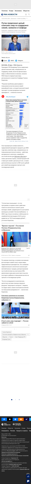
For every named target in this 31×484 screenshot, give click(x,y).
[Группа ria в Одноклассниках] (21, 419)
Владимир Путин (6, 339)
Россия (11, 337)
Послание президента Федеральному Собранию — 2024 (16, 334)
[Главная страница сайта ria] (9, 14)
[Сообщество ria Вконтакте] (15, 419)
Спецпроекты (5, 430)
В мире (23, 428)
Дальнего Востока (20, 156)
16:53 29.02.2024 (6, 18)
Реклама (12, 430)
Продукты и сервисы (22, 430)
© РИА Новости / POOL (6, 255)
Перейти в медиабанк (16, 255)
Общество (4, 337)
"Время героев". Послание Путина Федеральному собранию (13, 228)
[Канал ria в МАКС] (4, 419)
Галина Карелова (6, 332)
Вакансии (4, 437)
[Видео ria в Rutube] (26, 419)
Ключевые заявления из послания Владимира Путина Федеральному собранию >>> (13, 298)
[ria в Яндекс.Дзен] (9, 419)
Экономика (17, 428)
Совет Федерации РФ (20, 337)
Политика (4, 428)
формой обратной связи (15, 464)
